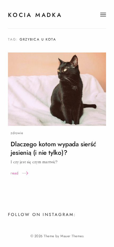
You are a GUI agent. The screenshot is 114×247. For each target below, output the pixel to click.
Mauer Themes (72, 236)
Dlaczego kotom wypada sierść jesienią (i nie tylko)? (53, 148)
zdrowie (17, 132)
